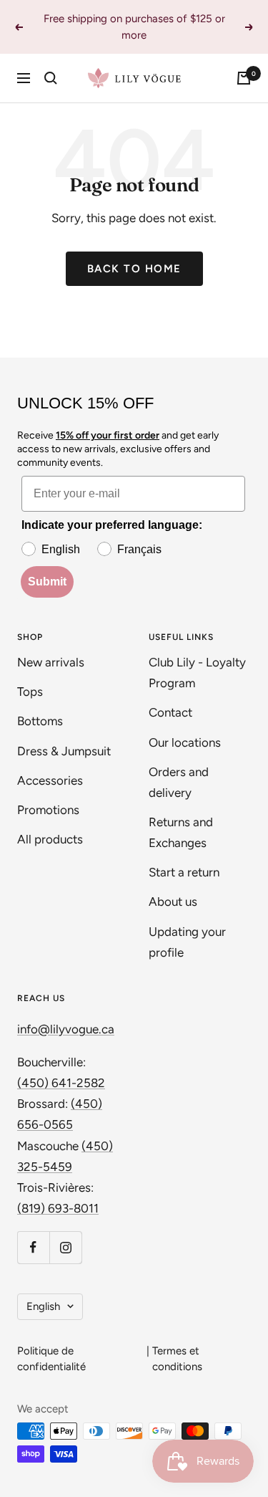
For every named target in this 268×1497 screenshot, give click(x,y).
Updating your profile (187, 942)
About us (173, 901)
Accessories (50, 780)
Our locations (185, 742)
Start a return (184, 872)
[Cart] (244, 78)
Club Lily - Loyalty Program (197, 672)
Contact (170, 712)
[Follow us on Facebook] (33, 1247)
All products (50, 839)
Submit (47, 581)
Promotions (48, 810)
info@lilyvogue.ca (65, 1029)
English (43, 1306)
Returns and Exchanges (181, 832)
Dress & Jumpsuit (64, 751)
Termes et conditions (177, 1359)
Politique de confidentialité (51, 1359)
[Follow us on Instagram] (65, 1247)
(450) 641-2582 (61, 1083)
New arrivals (50, 662)
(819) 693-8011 (58, 1208)
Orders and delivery (179, 782)
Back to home (134, 268)
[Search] (50, 78)
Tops (30, 691)
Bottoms (40, 721)
